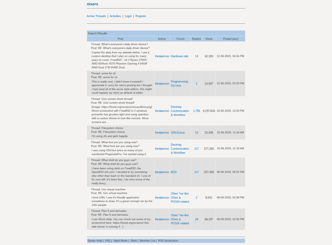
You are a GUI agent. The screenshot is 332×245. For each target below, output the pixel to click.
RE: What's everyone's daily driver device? (124, 47)
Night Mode (121, 240)
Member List (147, 240)
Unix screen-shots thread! (117, 98)
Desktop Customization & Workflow (180, 110)
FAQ (107, 240)
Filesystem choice (112, 128)
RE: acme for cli (107, 77)
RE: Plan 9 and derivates (113, 214)
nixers (92, 4)
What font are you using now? (119, 142)
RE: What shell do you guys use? (118, 163)
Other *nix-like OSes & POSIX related (180, 197)
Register (140, 16)
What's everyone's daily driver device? (124, 44)
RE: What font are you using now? (118, 146)
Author (162, 38)
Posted (227, 38)
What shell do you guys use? (118, 160)
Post (120, 38)
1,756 (196, 110)
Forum (181, 38)
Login (128, 16)
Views (208, 38)
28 (196, 219)
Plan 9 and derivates (113, 210)
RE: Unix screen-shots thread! (116, 102)
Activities (115, 16)
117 (196, 148)
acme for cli (108, 73)
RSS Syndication (168, 240)
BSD (174, 172)
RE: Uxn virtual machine (112, 193)
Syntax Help (94, 240)
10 (196, 132)
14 (196, 56)
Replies (196, 38)
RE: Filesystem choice (111, 131)
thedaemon (162, 56)
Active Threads (96, 16)
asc (235, 38)
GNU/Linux (178, 132)
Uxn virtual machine (113, 189)
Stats (134, 240)
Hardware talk (179, 56)
